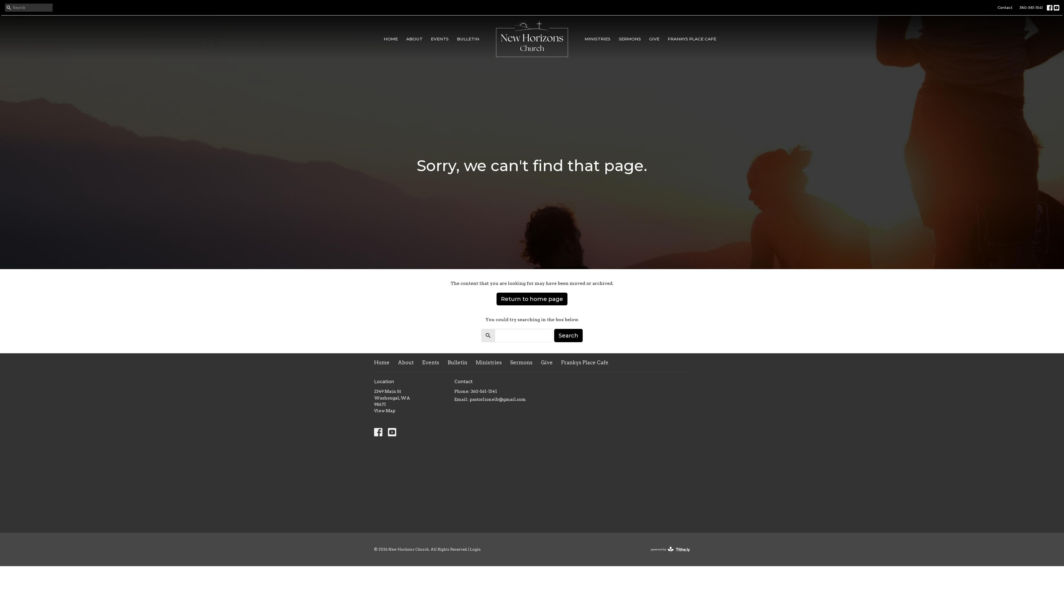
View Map (384, 410)
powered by (667, 554)
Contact (1005, 7)
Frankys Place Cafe (692, 39)
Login (475, 549)
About (414, 39)
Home (391, 39)
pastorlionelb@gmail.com (498, 399)
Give (654, 39)
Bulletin (468, 39)
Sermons (630, 39)
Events (440, 39)
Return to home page (532, 299)
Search (568, 335)
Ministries (597, 39)
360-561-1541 (1031, 7)
